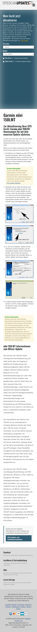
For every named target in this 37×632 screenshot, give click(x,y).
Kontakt (27, 618)
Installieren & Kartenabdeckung (15, 560)
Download (6, 552)
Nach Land (18, 61)
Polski (18, 609)
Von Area (16, 58)
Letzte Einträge (9, 579)
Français (8, 607)
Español (7, 604)
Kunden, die (18, 621)
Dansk (29, 607)
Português (21, 604)
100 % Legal (24, 40)
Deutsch (28, 604)
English (14, 604)
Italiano (23, 607)
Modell (5, 51)
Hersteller (6, 43)
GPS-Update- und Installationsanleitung (14, 538)
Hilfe (5, 570)
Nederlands (16, 607)
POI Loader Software (13, 183)
